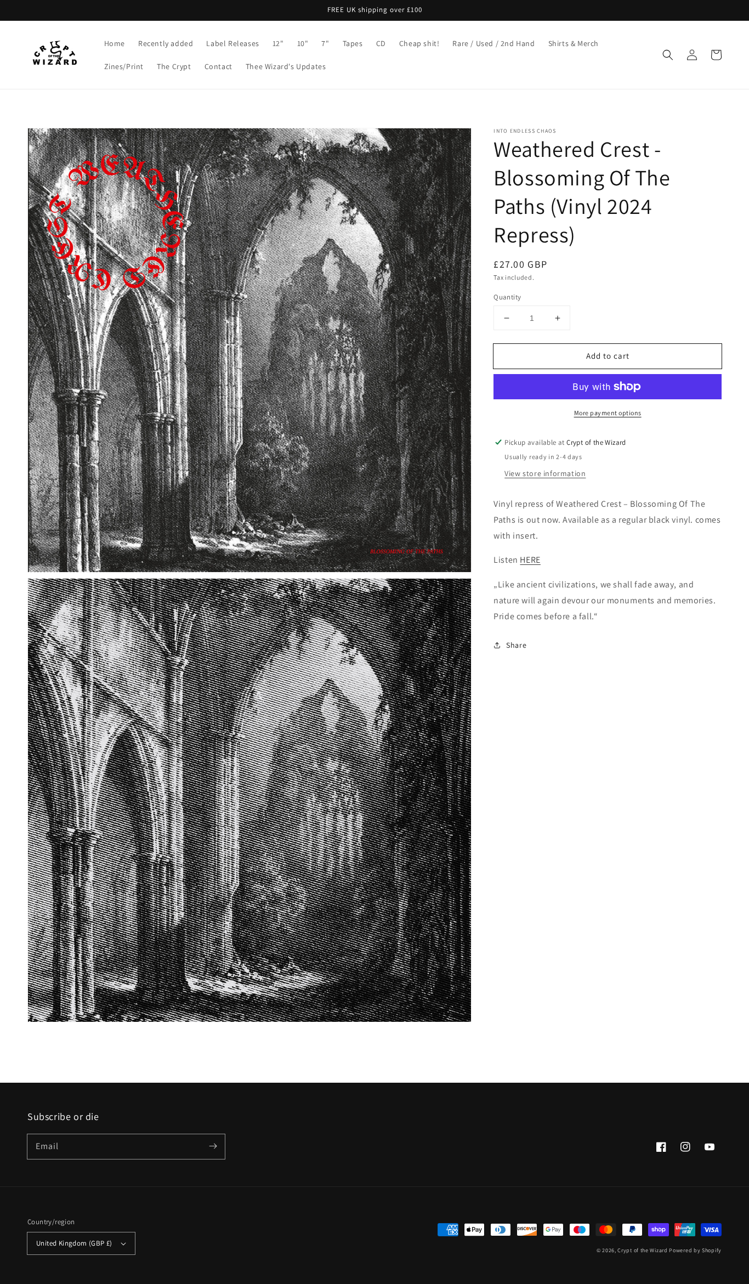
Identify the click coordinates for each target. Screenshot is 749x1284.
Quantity (507, 297)
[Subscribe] (213, 1146)
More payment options (608, 413)
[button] (668, 55)
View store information (545, 473)
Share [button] (516, 645)
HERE (530, 559)
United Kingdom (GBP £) (74, 1243)
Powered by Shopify (695, 1250)
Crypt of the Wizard (642, 1250)
